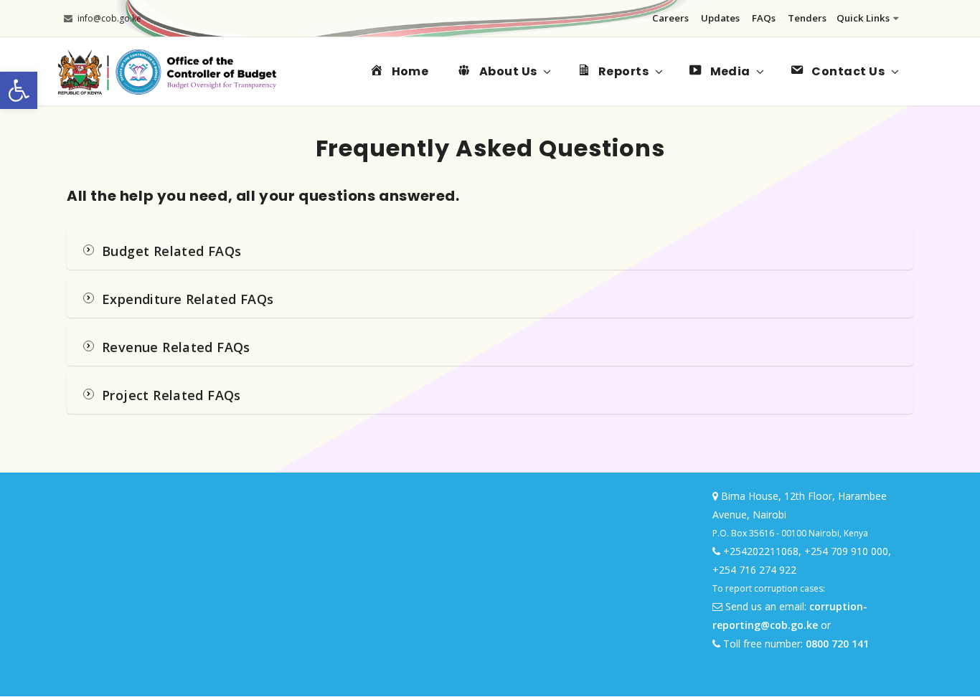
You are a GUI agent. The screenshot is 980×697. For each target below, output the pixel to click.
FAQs (764, 17)
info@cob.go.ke (109, 18)
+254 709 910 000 (846, 551)
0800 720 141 (837, 643)
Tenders (807, 17)
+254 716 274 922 (754, 570)
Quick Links (863, 17)
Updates (720, 17)
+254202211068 (760, 551)
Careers (670, 17)
